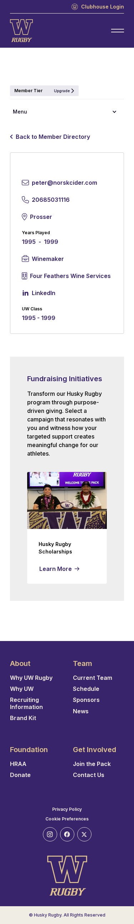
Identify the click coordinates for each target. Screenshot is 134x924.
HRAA (18, 764)
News (81, 711)
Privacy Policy (67, 809)
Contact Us (88, 775)
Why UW (22, 689)
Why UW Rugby (31, 677)
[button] (67, 111)
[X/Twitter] (84, 834)
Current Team (92, 677)
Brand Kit (23, 718)
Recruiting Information (26, 703)
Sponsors (86, 700)
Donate (20, 775)
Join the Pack (92, 764)
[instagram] (50, 834)
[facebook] (67, 834)
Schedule (86, 689)
